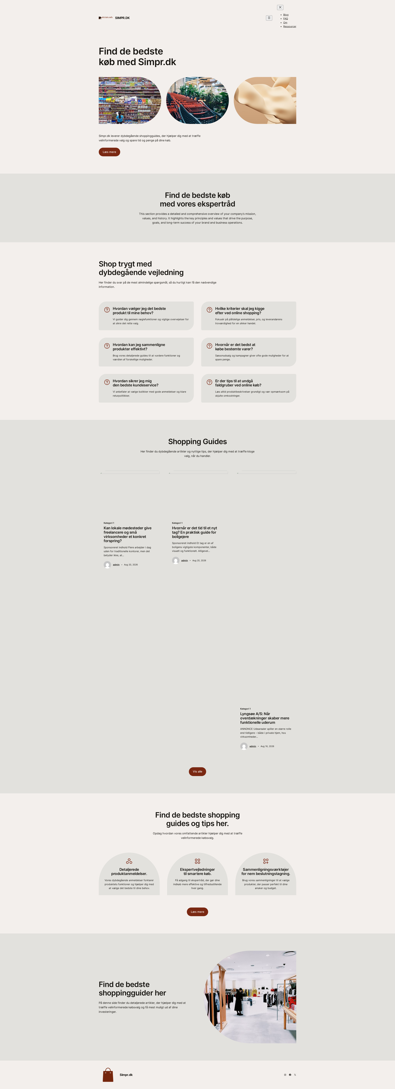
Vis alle (197, 771)
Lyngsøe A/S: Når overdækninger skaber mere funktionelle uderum (264, 718)
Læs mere (109, 152)
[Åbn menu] (269, 18)
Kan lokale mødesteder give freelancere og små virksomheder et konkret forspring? (128, 534)
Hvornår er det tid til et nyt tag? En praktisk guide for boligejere (194, 532)
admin (116, 564)
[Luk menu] (280, 7)
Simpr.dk (122, 18)
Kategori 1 (109, 523)
